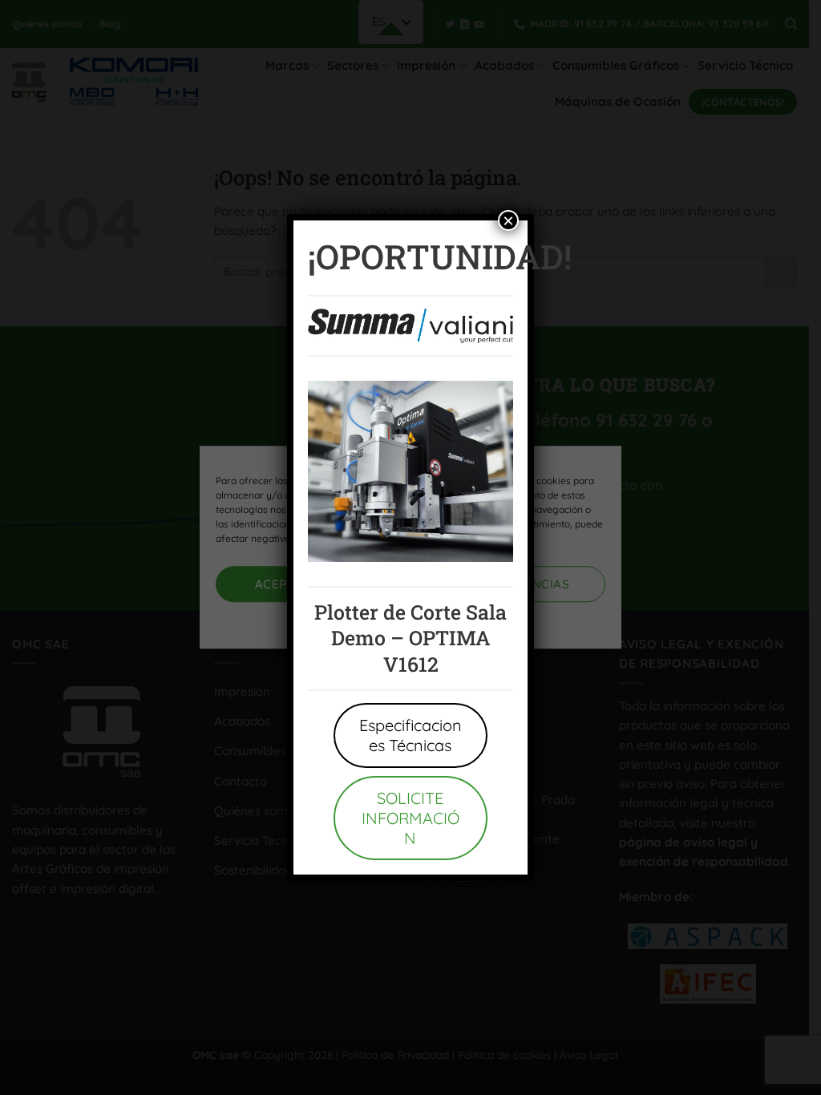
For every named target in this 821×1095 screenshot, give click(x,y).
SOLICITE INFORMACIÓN (410, 818)
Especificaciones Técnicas (410, 735)
